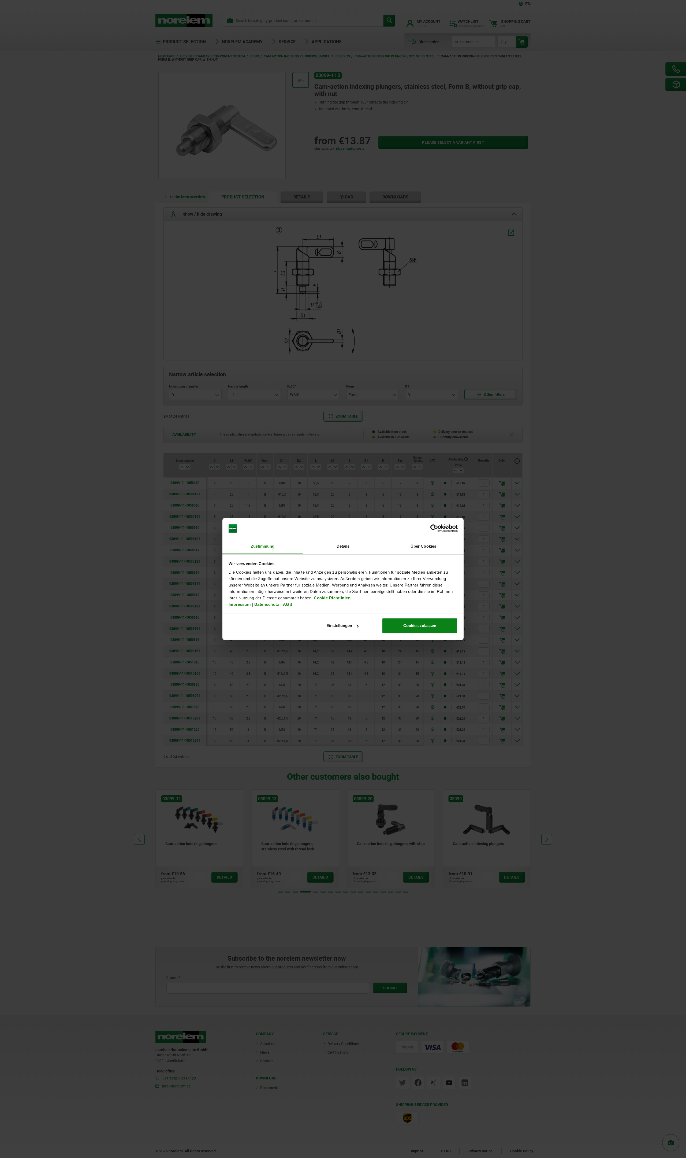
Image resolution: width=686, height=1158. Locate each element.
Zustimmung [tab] (263, 546)
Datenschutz (266, 604)
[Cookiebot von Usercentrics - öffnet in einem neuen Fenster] (434, 529)
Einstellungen (339, 625)
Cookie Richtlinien (332, 598)
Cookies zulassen (419, 625)
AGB (288, 604)
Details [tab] (343, 546)
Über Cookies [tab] (423, 546)
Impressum (240, 604)
